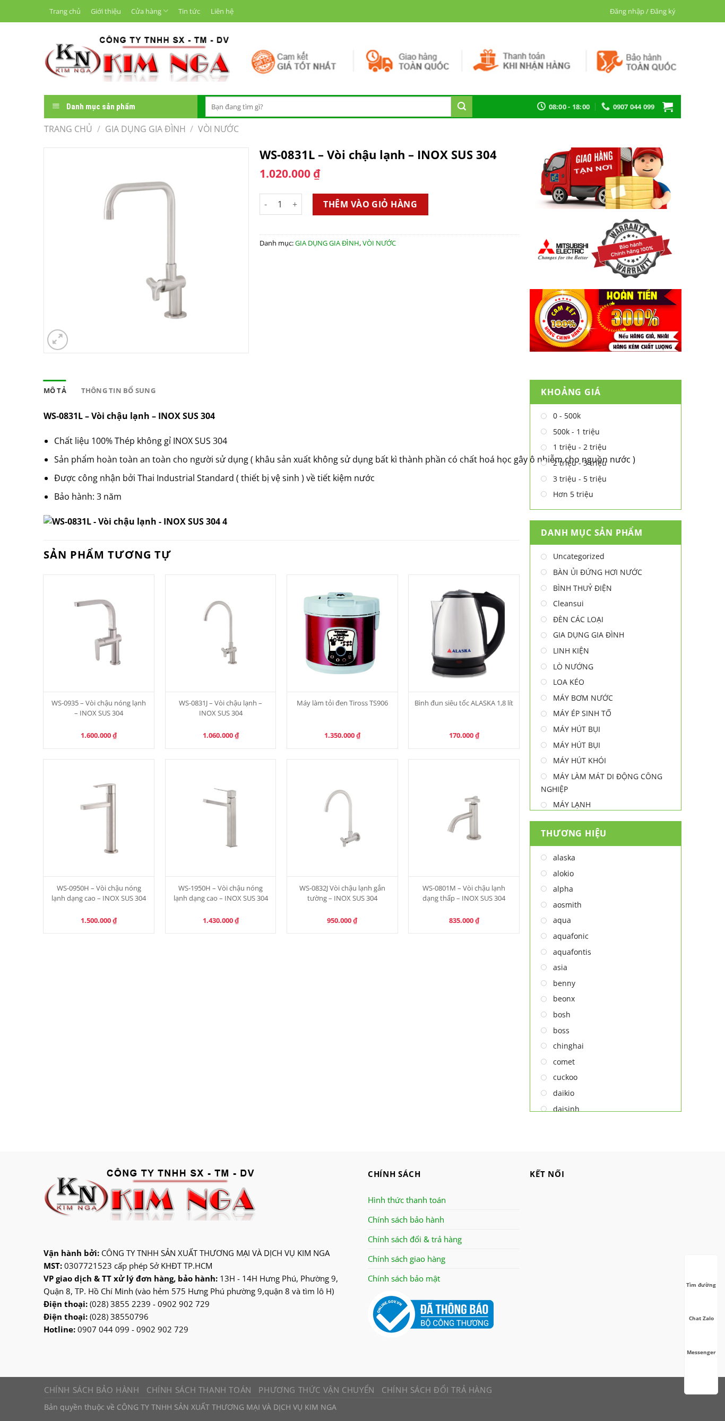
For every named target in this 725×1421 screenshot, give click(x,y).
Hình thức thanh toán (407, 1200)
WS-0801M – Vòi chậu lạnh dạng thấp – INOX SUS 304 (463, 893)
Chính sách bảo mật (404, 1278)
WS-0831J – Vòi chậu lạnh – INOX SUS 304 (220, 708)
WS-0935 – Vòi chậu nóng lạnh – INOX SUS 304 (98, 708)
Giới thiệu (106, 11)
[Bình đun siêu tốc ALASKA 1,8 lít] (464, 633)
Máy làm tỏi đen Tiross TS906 (342, 703)
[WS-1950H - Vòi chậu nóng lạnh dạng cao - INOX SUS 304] (221, 818)
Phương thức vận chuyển (316, 1389)
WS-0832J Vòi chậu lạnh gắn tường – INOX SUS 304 (342, 893)
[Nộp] (461, 106)
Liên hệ (222, 11)
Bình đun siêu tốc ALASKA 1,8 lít (464, 703)
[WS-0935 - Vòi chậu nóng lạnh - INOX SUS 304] (99, 633)
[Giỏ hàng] (667, 106)
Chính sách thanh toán (199, 1389)
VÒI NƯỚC (218, 129)
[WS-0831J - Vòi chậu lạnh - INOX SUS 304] (221, 633)
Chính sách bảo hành (406, 1219)
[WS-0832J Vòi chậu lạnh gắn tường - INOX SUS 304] (342, 818)
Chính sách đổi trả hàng (437, 1389)
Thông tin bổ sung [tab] (118, 390)
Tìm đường (701, 1284)
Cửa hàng (146, 11)
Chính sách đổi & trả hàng (415, 1239)
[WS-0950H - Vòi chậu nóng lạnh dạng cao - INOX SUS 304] (99, 818)
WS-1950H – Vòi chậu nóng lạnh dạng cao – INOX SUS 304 (221, 893)
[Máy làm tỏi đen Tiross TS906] (342, 633)
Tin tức (189, 11)
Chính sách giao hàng (406, 1258)
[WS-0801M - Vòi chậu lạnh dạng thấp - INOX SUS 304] (464, 818)
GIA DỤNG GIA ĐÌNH (145, 129)
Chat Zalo (701, 1318)
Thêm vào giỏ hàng (370, 204)
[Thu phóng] (57, 339)
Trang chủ (65, 11)
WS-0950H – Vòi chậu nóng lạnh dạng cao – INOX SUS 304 (98, 893)
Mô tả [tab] (55, 390)
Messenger (701, 1352)
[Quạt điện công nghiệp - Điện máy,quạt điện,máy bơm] (137, 58)
